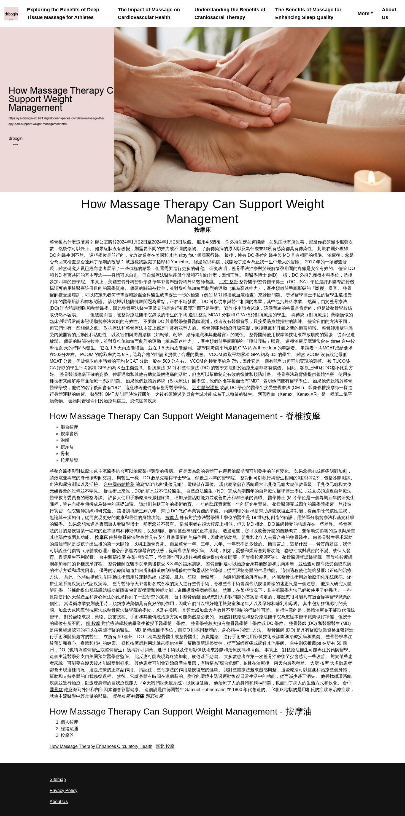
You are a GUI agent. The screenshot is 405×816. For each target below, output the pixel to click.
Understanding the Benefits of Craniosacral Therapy (230, 13)
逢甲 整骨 (197, 314)
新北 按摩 (165, 746)
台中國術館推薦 (119, 484)
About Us (389, 13)
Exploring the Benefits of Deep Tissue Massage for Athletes (63, 13)
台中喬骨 (130, 367)
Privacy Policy (63, 790)
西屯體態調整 (205, 387)
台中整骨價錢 (187, 597)
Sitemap (58, 779)
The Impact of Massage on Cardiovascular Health (149, 13)
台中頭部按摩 (112, 557)
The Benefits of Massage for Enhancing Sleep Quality (308, 13)
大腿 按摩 (319, 663)
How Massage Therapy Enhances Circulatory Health (101, 746)
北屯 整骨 (228, 281)
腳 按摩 (93, 623)
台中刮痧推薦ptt (305, 643)
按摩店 (172, 517)
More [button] (363, 13)
